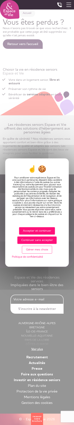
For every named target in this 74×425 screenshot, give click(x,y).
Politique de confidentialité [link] (27, 257)
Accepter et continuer (37, 230)
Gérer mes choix (37, 249)
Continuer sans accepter (37, 239)
